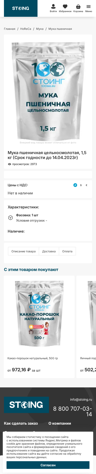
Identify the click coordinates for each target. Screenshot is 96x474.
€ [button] (86, 185)
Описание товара (23, 251)
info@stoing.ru (81, 399)
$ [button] (81, 185)
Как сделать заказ (21, 423)
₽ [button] (75, 185)
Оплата (67, 251)
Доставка (49, 251)
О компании (59, 423)
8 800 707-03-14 (72, 411)
